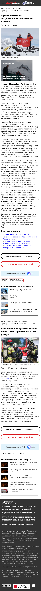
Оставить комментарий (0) (20, 264)
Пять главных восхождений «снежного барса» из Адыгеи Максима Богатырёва (20, 237)
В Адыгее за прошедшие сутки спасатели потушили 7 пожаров (23, 470)
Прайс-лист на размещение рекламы (18, 517)
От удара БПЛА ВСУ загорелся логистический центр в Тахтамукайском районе (23, 484)
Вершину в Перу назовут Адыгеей (21, 302)
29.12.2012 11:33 (6, 9)
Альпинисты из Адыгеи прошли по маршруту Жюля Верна (21, 290)
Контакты (6, 509)
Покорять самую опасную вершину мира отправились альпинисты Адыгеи (23, 310)
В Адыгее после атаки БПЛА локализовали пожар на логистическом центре (24, 476)
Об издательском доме (12, 506)
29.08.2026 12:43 (7, 322)
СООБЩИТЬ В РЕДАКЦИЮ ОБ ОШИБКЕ (17, 525)
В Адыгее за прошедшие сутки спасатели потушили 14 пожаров (23, 463)
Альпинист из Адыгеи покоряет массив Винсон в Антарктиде (18, 242)
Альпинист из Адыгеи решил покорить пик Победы (17, 247)
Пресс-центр (30, 506)
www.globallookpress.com (29, 364)
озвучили (5, 379)
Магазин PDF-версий (21, 509)
